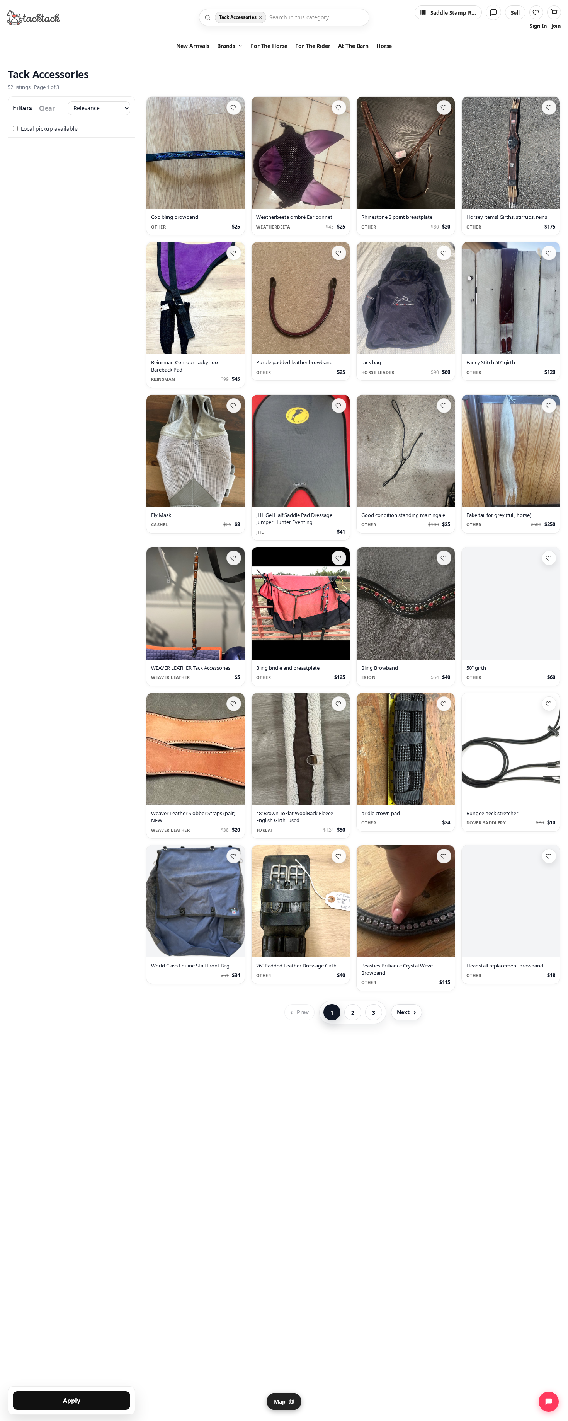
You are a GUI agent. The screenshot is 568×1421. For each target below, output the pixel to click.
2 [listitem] (352, 1012)
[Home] (33, 17)
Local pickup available (49, 128)
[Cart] (554, 12)
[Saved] (536, 12)
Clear (47, 108)
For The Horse (269, 45)
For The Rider (312, 45)
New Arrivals (192, 45)
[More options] (235, 199)
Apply (71, 1400)
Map (280, 1401)
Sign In (538, 25)
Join (556, 25)
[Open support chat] (549, 1402)
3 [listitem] (373, 1012)
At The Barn (353, 45)
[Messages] (493, 12)
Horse (384, 45)
